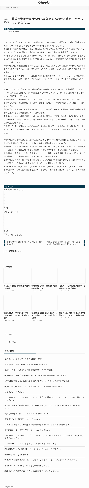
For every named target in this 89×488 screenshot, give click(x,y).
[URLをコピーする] (6, 208)
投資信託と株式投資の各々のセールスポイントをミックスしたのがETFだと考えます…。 (42, 460)
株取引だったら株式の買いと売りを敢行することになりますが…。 (32, 471)
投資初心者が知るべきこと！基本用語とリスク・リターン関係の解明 (33, 386)
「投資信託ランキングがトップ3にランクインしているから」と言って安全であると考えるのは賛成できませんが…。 (44, 436)
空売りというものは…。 (15, 392)
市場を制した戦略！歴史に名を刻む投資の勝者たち (26, 364)
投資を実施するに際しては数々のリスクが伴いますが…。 (29, 414)
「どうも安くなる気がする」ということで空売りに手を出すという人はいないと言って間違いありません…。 (44, 398)
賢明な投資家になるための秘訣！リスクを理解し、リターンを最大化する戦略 (37, 381)
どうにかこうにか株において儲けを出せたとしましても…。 (30, 466)
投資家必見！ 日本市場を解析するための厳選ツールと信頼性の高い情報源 (35, 375)
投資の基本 (9, 29)
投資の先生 (45, 2)
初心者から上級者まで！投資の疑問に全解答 (23, 359)
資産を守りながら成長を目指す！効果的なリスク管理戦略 (29, 370)
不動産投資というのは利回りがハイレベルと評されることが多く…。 (33, 449)
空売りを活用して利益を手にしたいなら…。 (23, 419)
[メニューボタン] (3, 3)
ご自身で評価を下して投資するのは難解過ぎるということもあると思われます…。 (39, 425)
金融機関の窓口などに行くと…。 (18, 455)
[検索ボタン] (86, 3)
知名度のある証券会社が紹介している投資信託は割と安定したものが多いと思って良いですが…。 (43, 406)
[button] (4, 192)
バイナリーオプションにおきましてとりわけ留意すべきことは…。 (32, 444)
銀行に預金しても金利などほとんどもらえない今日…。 (28, 430)
